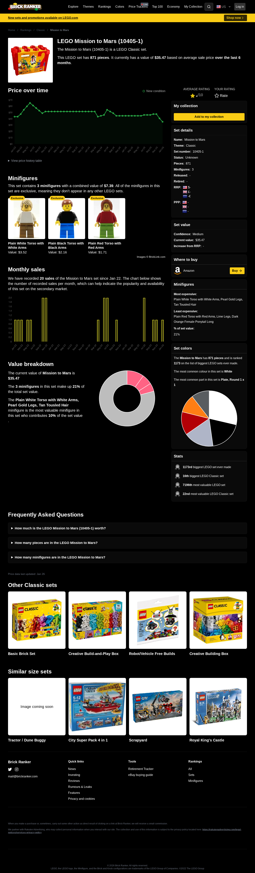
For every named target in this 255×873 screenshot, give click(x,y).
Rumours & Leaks (80, 786)
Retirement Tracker (140, 769)
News (72, 769)
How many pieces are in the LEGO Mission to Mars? (56, 543)
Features (74, 792)
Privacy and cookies (81, 798)
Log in (240, 6)
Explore (73, 6)
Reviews (74, 780)
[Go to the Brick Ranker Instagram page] (16, 769)
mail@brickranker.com (23, 776)
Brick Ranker (19, 762)
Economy (173, 6)
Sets (191, 774)
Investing (74, 774)
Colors (119, 6)
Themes (88, 6)
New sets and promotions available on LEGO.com (43, 17)
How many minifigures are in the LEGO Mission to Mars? (60, 557)
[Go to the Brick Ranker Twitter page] (10, 769)
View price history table (26, 160)
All (190, 769)
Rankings (104, 6)
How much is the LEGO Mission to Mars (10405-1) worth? (60, 528)
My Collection (193, 6)
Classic (41, 30)
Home (11, 30)
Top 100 (157, 6)
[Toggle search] (209, 7)
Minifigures (195, 780)
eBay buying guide (140, 774)
